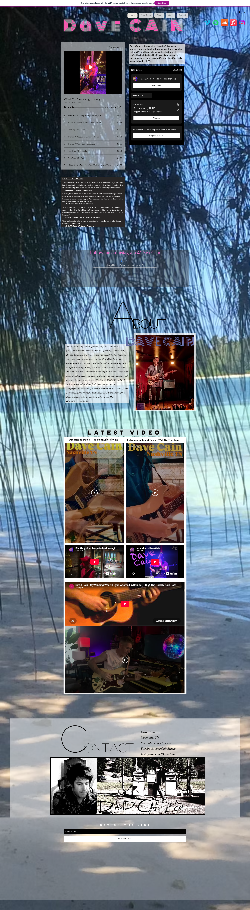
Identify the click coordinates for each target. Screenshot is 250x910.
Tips (241, 12)
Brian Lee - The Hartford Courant (78, 190)
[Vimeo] (207, 22)
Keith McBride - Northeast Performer (80, 226)
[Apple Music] (233, 22)
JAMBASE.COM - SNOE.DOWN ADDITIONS (82, 217)
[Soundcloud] (224, 22)
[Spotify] (215, 22)
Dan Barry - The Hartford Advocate (79, 204)
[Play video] (94, 493)
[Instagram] (242, 22)
